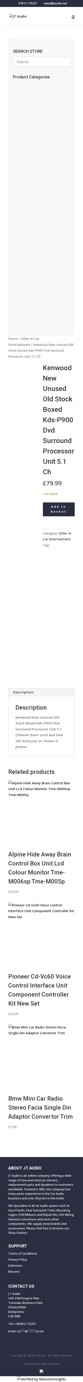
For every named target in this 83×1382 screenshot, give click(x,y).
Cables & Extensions (33, 159)
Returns (14, 1271)
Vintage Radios (29, 121)
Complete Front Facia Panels (41, 309)
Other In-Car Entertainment (39, 249)
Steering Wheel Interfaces (37, 188)
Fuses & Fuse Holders (33, 196)
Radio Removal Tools (34, 181)
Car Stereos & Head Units (39, 272)
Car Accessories (30, 85)
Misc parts (21, 287)
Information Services (33, 137)
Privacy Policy (17, 1259)
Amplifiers (25, 264)
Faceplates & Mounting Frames (38, 170)
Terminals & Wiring (33, 234)
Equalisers (25, 242)
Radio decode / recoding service (39, 95)
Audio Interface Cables (35, 211)
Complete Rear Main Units (37, 301)
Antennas (23, 144)
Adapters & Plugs (31, 226)
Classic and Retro (32, 316)
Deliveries (15, 1265)
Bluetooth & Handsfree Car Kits (41, 152)
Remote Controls (30, 106)
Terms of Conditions (22, 1253)
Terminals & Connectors (36, 203)
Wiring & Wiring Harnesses (40, 219)
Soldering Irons (28, 129)
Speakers (24, 280)
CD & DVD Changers (33, 257)
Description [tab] (23, 692)
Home (13, 338)
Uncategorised (29, 114)
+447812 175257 (25, 1324)
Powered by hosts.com (42, 1364)
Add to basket (59, 509)
